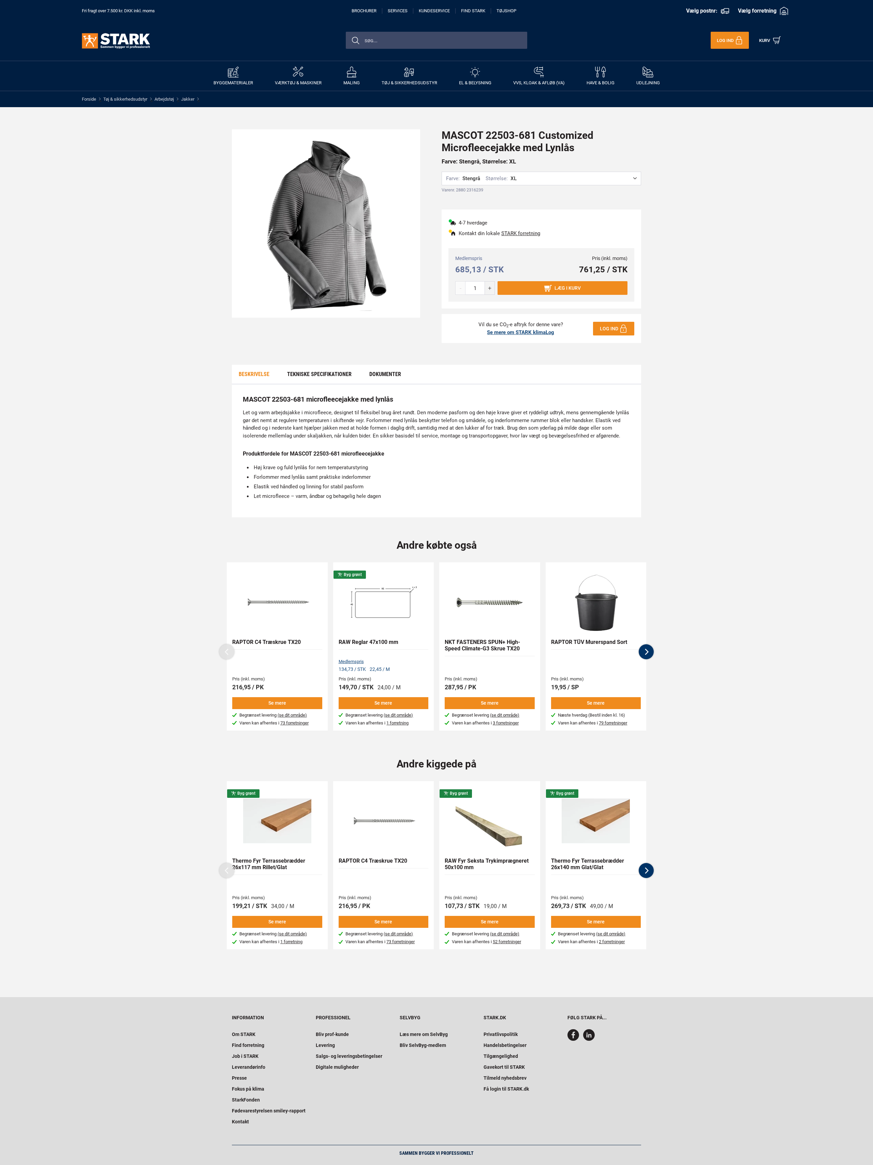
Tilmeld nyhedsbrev (505, 1078)
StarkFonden (246, 1100)
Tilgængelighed (501, 1056)
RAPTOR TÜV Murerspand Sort (589, 642)
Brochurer (364, 10)
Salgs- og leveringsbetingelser (349, 1056)
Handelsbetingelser (505, 1045)
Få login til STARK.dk (506, 1089)
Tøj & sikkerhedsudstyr (125, 99)
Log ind (609, 328)
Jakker (187, 99)
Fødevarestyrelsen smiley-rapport (269, 1110)
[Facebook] (574, 1039)
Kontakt (240, 1121)
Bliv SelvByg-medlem (423, 1045)
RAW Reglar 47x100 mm (368, 642)
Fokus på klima (248, 1089)
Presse (239, 1078)
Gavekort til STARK (504, 1067)
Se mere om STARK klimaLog (520, 332)
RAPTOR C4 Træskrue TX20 (266, 642)
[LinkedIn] (589, 1039)
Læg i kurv (567, 288)
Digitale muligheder (337, 1067)
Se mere (277, 703)
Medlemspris (351, 661)
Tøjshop (506, 10)
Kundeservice (434, 10)
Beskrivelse (254, 374)
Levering (325, 1045)
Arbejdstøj (164, 99)
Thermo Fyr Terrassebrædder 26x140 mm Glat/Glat (587, 864)
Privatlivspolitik (501, 1034)
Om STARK (243, 1034)
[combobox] (436, 40)
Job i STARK (245, 1056)
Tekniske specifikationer (319, 374)
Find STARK (473, 10)
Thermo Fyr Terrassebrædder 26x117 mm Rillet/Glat (268, 864)
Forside (89, 99)
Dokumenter (385, 374)
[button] (646, 651)
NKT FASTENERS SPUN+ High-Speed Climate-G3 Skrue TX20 (482, 645)
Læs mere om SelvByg (424, 1034)
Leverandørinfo (248, 1067)
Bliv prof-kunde (332, 1034)
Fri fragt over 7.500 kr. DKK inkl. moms (118, 10)
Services (398, 10)
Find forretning (248, 1045)
